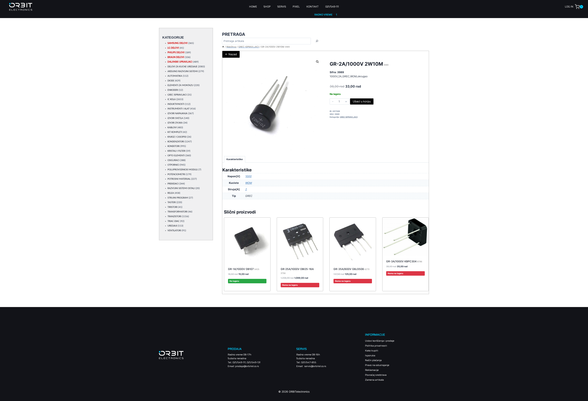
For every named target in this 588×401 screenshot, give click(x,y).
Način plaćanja (373, 360)
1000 (248, 176)
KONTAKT (312, 7)
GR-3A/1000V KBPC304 (404, 261)
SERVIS (281, 7)
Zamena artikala (374, 380)
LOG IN (569, 7)
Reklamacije (372, 370)
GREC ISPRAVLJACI (349, 117)
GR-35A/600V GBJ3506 (351, 269)
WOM (248, 182)
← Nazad (231, 54)
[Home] (223, 46)
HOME (253, 7)
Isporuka (370, 355)
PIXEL (296, 7)
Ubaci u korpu (362, 101)
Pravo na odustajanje (377, 365)
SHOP (267, 7)
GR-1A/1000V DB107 (243, 269)
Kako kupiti (371, 350)
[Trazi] (317, 41)
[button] (317, 61)
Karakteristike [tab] (234, 159)
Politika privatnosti (376, 346)
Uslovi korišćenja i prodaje (379, 341)
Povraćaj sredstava (375, 375)
